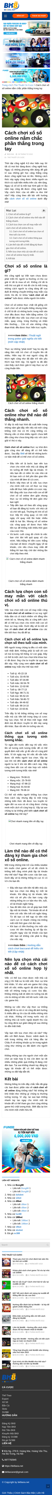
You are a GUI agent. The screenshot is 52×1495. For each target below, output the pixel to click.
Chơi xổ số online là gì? (19, 214)
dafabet (19, 1194)
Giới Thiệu (7, 1493)
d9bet (24, 1204)
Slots (4, 1409)
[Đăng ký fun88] (26, 1148)
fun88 (18, 1214)
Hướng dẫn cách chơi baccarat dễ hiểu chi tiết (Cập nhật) (25, 948)
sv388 (17, 1233)
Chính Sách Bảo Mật (24, 1493)
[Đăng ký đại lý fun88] (26, 28)
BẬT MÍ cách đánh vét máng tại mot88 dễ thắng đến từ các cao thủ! (31, 1294)
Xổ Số (5, 1402)
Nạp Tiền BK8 (9, 1427)
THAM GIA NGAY (39, 16)
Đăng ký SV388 (9, 1437)
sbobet (19, 1230)
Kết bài (11, 258)
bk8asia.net (23, 1482)
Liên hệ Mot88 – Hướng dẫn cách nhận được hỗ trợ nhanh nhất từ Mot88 (30, 1328)
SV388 (5, 1412)
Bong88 (25, 1188)
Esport (5, 1399)
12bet (18, 1198)
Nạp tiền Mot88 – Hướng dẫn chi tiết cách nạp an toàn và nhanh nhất (31, 1340)
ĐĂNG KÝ (20, 16)
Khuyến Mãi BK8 (10, 1433)
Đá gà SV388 (8, 1440)
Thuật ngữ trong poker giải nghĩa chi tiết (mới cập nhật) (25, 338)
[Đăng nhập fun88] (26, 75)
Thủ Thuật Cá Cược (24, 85)
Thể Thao (6, 1395)
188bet (24, 1220)
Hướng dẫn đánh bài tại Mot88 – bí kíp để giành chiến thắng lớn (31, 1305)
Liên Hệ (40, 1493)
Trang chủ (7, 85)
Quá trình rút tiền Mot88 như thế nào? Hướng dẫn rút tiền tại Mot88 (29, 1362)
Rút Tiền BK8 (8, 1430)
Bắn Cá (5, 1405)
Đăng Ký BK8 (8, 1423)
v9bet (18, 1227)
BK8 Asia (10, 154)
